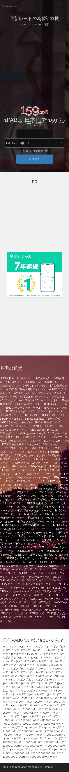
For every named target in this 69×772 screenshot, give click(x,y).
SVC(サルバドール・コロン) (45, 576)
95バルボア (27, 668)
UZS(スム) (36, 598)
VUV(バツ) (30, 602)
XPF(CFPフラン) (54, 609)
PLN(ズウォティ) (18, 547)
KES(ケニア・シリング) (38, 484)
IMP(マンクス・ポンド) (52, 470)
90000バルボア (54, 742)
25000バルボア (54, 731)
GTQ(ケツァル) (20, 462)
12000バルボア (12, 727)
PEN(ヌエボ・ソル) (52, 539)
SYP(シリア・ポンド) (12, 580)
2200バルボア (52, 709)
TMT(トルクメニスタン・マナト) (35, 584)
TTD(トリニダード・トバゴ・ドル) (20, 591)
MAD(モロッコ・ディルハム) (38, 506)
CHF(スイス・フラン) (35, 385)
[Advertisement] (34, 64)
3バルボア (38, 646)
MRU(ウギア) (35, 517)
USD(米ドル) (7, 378)
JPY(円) (18, 484)
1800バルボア (38, 705)
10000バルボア (31, 723)
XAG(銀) (13, 606)
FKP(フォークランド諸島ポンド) (45, 451)
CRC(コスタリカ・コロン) (45, 429)
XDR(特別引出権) (10, 609)
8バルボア (49, 650)
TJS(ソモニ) (6, 584)
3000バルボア (30, 712)
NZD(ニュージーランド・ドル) (36, 536)
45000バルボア (12, 738)
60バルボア (39, 661)
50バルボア (22, 661)
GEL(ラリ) (6, 455)
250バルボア (53, 679)
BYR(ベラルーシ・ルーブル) (16, 422)
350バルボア (28, 683)
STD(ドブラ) (18, 576)
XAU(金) (25, 606)
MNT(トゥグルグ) (55, 514)
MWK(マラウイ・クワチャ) (52, 521)
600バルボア (53, 686)
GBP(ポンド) (13, 381)
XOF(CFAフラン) (32, 609)
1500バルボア (43, 701)
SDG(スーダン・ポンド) (52, 562)
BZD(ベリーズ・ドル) (47, 422)
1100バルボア (30, 697)
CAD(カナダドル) (10, 385)
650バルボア (10, 690)
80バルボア (41, 664)
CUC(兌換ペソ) (8, 433)
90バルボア (11, 668)
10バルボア (17, 653)
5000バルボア (50, 716)
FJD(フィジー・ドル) (12, 451)
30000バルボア (12, 734)
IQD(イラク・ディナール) (41, 473)
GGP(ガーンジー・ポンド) (30, 455)
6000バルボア (11, 720)
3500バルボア (50, 712)
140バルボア (53, 672)
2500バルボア (11, 712)
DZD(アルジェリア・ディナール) (21, 444)
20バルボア (49, 653)
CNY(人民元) (41, 378)
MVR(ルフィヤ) (25, 521)
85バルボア (58, 664)
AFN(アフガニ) (57, 389)
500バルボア (18, 686)
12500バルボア (32, 727)
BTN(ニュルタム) (35, 418)
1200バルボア (49, 697)
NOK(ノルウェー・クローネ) (38, 532)
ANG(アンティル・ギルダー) (48, 393)
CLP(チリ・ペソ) (54, 426)
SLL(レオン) (42, 569)
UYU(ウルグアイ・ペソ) (13, 598)
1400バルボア (24, 701)
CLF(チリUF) (35, 426)
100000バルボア (12, 745)
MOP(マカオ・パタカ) (12, 517)
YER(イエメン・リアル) (13, 613)
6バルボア (19, 650)
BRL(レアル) (32, 415)
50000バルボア (33, 738)
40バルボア (52, 657)
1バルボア (8, 646)
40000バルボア (54, 734)
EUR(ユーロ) (24, 378)
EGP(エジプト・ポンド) (13, 448)
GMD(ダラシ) (41, 459)
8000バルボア (50, 720)
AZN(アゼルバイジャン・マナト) (38, 400)
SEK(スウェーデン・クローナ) (17, 565)
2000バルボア (13, 709)
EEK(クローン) (51, 444)
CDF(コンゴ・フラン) (12, 426)
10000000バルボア (49, 753)
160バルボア (27, 675)
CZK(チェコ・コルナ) (34, 437)
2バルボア (23, 646)
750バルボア (45, 690)
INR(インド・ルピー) (12, 473)
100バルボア (44, 668)
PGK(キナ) (6, 543)
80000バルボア (33, 742)
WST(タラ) (45, 602)
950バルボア (54, 694)
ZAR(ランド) (37, 613)
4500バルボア (30, 716)
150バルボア (10, 675)
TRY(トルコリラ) (56, 587)
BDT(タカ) (50, 404)
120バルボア (18, 672)
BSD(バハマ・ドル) (53, 415)
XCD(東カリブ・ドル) (45, 606)
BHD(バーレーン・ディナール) (23, 407)
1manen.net (10, 6)
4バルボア (52, 646)
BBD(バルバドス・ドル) (27, 404)
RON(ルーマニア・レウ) (30, 551)
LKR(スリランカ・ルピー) (31, 499)
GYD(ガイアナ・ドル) (44, 462)
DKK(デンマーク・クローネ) (25, 440)
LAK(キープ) (46, 495)
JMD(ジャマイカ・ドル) (30, 481)
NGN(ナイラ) (44, 528)
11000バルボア (52, 723)
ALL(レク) (5, 393)
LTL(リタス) (29, 503)
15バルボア (33, 653)
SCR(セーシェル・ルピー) (21, 562)
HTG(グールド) (37, 466)
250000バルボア (18, 749)
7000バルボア (31, 720)
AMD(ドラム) (21, 393)
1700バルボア (19, 705)
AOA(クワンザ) (8, 396)
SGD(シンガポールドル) (51, 565)
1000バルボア (11, 697)
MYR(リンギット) (40, 525)
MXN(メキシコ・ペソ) (14, 525)
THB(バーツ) (56, 580)
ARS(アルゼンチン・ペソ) (34, 396)
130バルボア (35, 672)
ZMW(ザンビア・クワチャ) (29, 617)
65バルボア (55, 661)
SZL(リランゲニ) (36, 580)
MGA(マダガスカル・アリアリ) (34, 510)
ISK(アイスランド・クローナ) (33, 477)
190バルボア (18, 679)
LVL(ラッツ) (46, 503)
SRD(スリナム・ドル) (31, 573)
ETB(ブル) (55, 448)
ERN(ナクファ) (38, 448)
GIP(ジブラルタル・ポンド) (15, 459)
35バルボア (36, 657)
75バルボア (25, 664)
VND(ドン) (15, 602)
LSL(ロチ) (14, 503)
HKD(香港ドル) (32, 381)
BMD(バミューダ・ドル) (20, 411)
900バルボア (36, 694)
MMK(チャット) (33, 514)
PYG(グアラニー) (40, 547)
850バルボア (18, 694)
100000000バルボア (15, 756)
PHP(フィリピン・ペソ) (28, 543)
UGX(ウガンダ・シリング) (49, 595)
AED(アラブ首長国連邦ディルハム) (26, 389)
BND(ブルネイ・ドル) (49, 411)
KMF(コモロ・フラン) (43, 488)
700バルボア (28, 690)
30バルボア (20, 657)
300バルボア (10, 683)
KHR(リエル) (21, 488)
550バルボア (36, 686)
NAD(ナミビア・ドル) (21, 528)
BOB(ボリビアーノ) (11, 415)
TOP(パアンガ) (35, 587)
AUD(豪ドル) (51, 381)
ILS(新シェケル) (27, 470)
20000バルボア (33, 731)
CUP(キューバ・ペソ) (32, 433)
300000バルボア (41, 749)
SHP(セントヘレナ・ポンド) (16, 569)
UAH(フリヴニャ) (21, 595)
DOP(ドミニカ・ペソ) (56, 440)
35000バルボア (33, 734)
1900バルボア (57, 705)
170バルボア (45, 675)
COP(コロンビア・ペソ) (13, 429)
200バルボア (35, 679)
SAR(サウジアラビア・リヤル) (23, 558)
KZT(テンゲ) (29, 495)
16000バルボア (12, 731)
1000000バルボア (24, 753)
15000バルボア (53, 727)
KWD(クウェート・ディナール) (35, 492)
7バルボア (34, 650)
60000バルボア (54, 738)
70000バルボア (12, 742)
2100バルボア (33, 709)
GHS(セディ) (55, 455)
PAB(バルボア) (30, 539)
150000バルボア (35, 745)
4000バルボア (11, 716)
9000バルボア (11, 723)
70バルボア (9, 664)
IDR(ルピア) (8, 470)
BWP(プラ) (53, 418)
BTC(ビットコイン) (11, 418)
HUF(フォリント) (58, 466)
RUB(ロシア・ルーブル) (27, 554)
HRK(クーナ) (18, 466)
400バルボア (46, 683)
